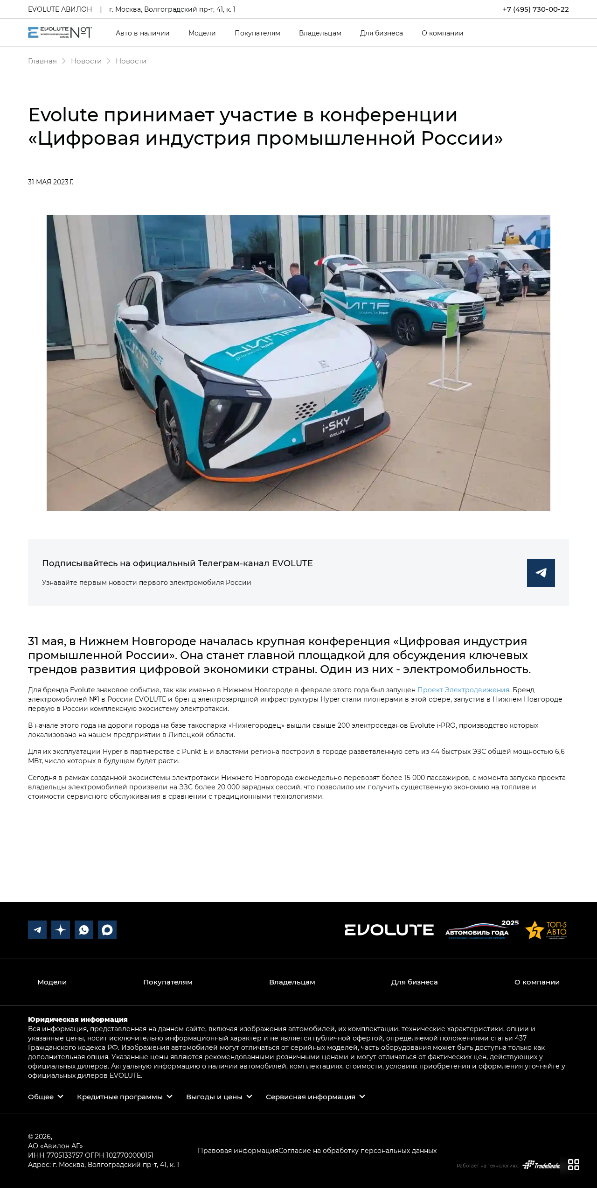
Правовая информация (238, 1150)
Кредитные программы (120, 1096)
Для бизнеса (381, 33)
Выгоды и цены (214, 1096)
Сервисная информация (310, 1096)
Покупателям (257, 33)
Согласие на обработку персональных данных (357, 1150)
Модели (202, 33)
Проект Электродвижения (463, 689)
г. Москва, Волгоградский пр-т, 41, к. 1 (172, 9)
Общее (41, 1096)
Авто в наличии (143, 33)
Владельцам (320, 33)
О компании (443, 33)
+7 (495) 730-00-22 (536, 9)
